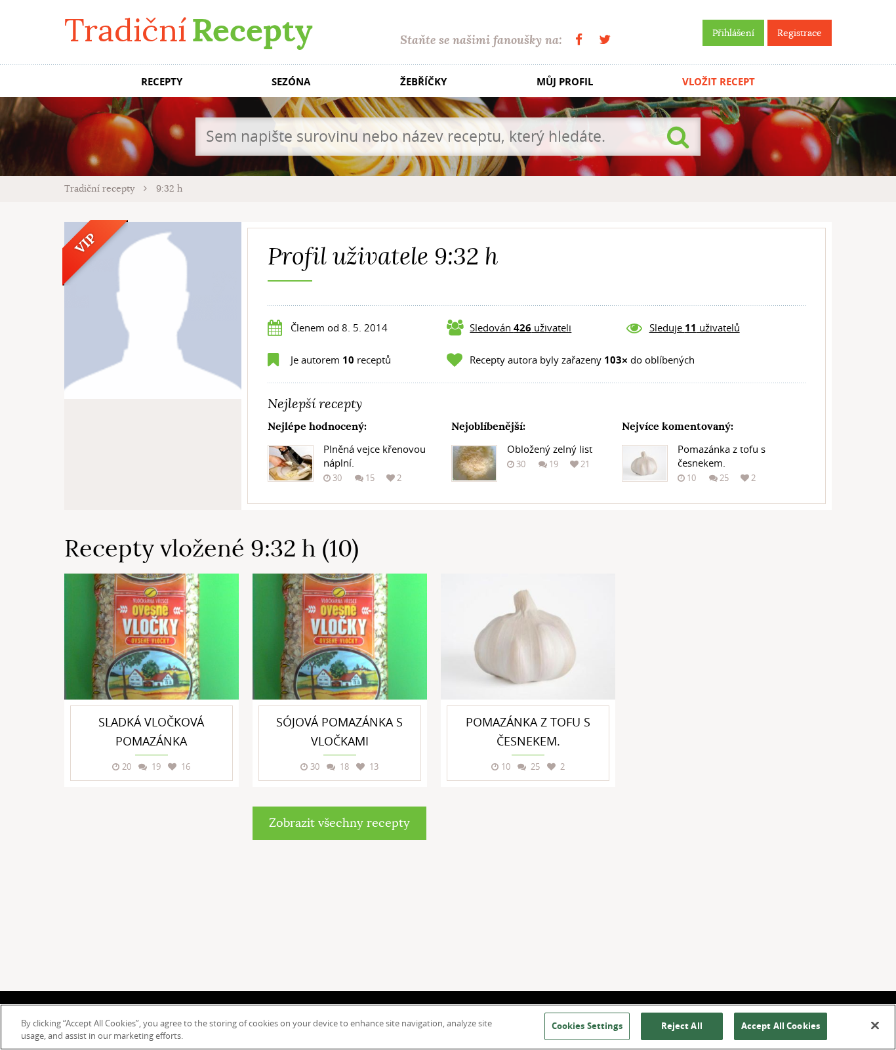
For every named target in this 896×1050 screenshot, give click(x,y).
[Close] (875, 1025)
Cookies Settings (587, 1026)
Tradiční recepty (100, 188)
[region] (448, 1027)
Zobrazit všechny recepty (339, 823)
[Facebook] (578, 39)
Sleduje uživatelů (694, 327)
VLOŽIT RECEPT (718, 82)
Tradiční (188, 30)
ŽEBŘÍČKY (423, 82)
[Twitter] (605, 39)
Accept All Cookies (780, 1026)
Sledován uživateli (520, 327)
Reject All (682, 1026)
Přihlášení (733, 33)
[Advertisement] (733, 770)
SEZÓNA (291, 82)
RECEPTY (161, 82)
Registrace (799, 33)
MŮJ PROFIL (565, 82)
